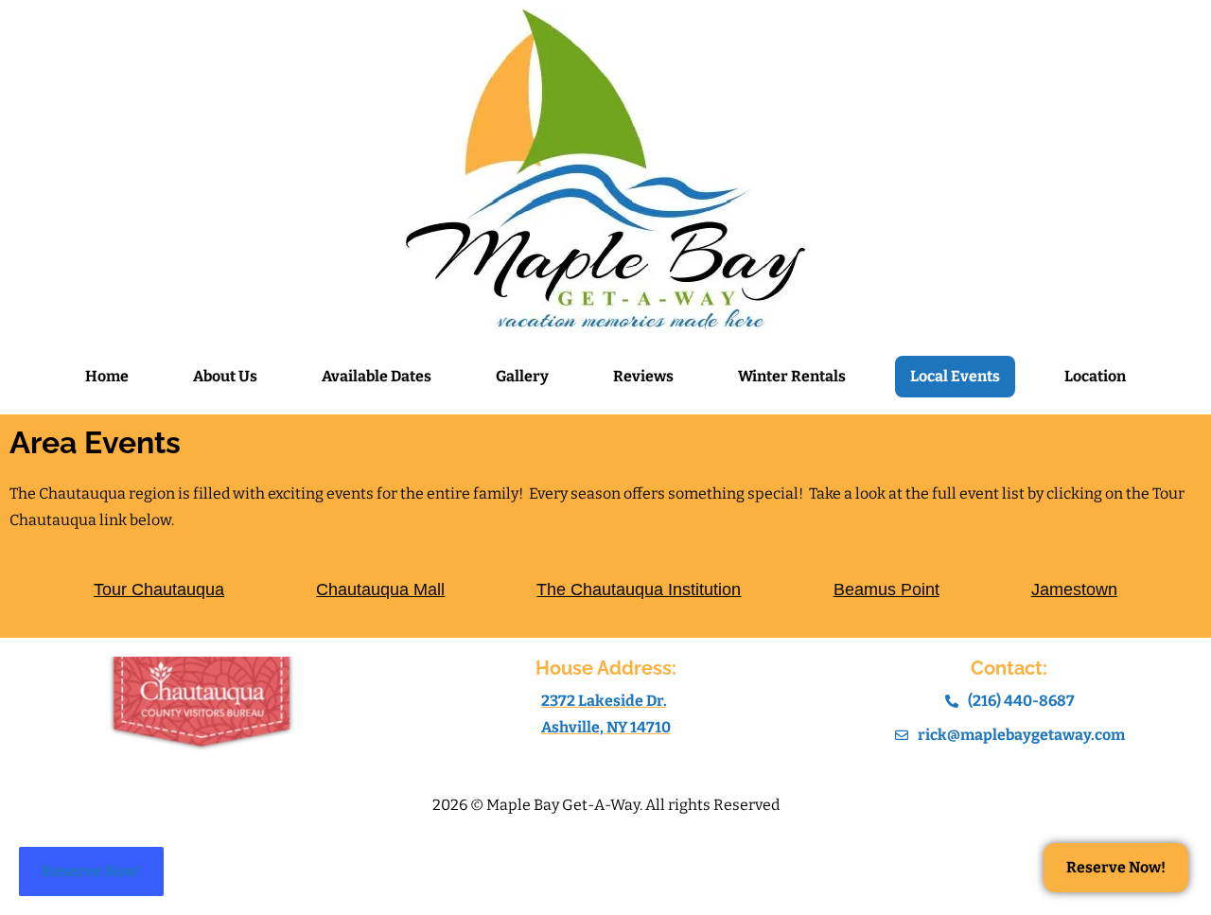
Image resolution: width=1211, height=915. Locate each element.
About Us (225, 376)
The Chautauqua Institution (638, 589)
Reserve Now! (91, 871)
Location (1095, 376)
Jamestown (1074, 589)
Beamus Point (886, 589)
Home (107, 376)
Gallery (522, 376)
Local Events (955, 376)
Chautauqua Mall (380, 589)
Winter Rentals (792, 376)
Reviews (643, 376)
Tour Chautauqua (159, 589)
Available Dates (376, 376)
